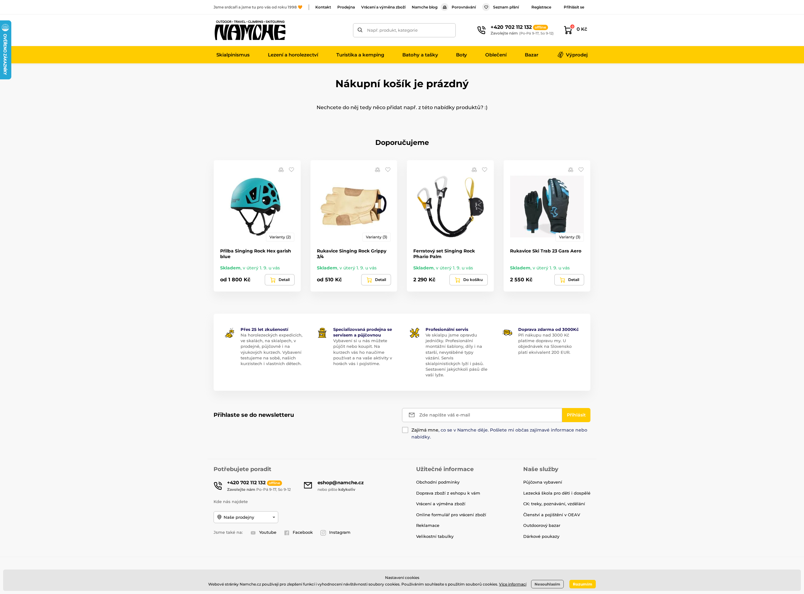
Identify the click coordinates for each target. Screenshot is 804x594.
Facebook (303, 532)
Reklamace (427, 525)
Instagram (339, 532)
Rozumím (582, 584)
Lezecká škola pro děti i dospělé (556, 493)
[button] (291, 169)
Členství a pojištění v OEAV (551, 514)
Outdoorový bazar (541, 525)
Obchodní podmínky (437, 482)
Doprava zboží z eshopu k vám (448, 493)
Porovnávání (464, 7)
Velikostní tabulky (435, 536)
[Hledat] (360, 30)
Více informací (512, 584)
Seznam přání (506, 7)
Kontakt (323, 7)
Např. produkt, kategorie (392, 30)
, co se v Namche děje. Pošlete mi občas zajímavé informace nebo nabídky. (499, 433)
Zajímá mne (424, 430)
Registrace (541, 7)
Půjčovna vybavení (542, 482)
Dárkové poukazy (541, 536)
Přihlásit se (574, 7)
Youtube (267, 532)
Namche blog (424, 7)
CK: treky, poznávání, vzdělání (554, 503)
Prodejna (346, 7)
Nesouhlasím (547, 584)
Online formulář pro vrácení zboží (451, 514)
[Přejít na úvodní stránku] (250, 30)
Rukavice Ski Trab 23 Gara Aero (545, 251)
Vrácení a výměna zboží (383, 7)
